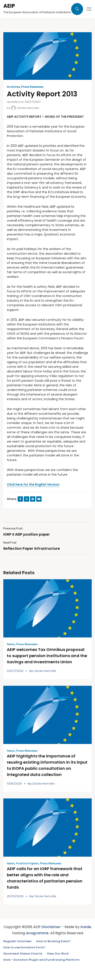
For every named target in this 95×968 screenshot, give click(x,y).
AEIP (9, 5)
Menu (89, 9)
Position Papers (27, 863)
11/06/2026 (14, 783)
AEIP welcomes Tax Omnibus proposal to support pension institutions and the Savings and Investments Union (47, 656)
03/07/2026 (15, 671)
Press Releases (32, 87)
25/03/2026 (15, 896)
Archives (13, 87)
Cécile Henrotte (27, 108)
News (11, 644)
